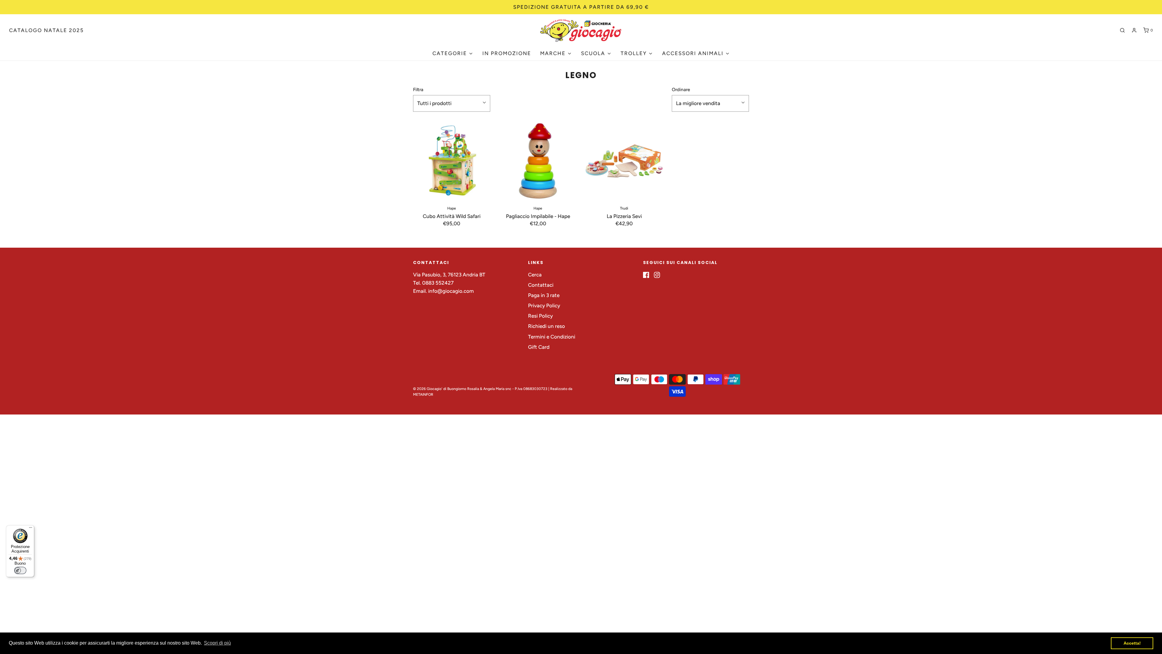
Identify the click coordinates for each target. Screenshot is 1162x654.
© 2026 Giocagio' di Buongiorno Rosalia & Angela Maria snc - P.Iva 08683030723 (480, 389)
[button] (451, 103)
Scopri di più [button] (217, 643)
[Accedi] (1134, 30)
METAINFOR (423, 394)
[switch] (20, 570)
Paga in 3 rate (544, 295)
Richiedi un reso (546, 326)
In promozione (506, 53)
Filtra (418, 89)
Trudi (624, 208)
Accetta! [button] (1132, 643)
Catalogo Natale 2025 (46, 30)
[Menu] (30, 529)
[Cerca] (1122, 30)
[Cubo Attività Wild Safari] (451, 161)
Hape (451, 208)
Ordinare (681, 89)
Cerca (535, 275)
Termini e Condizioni (551, 337)
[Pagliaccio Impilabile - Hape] (537, 161)
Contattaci (540, 285)
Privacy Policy (544, 305)
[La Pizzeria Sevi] (624, 161)
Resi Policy (540, 316)
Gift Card (539, 347)
